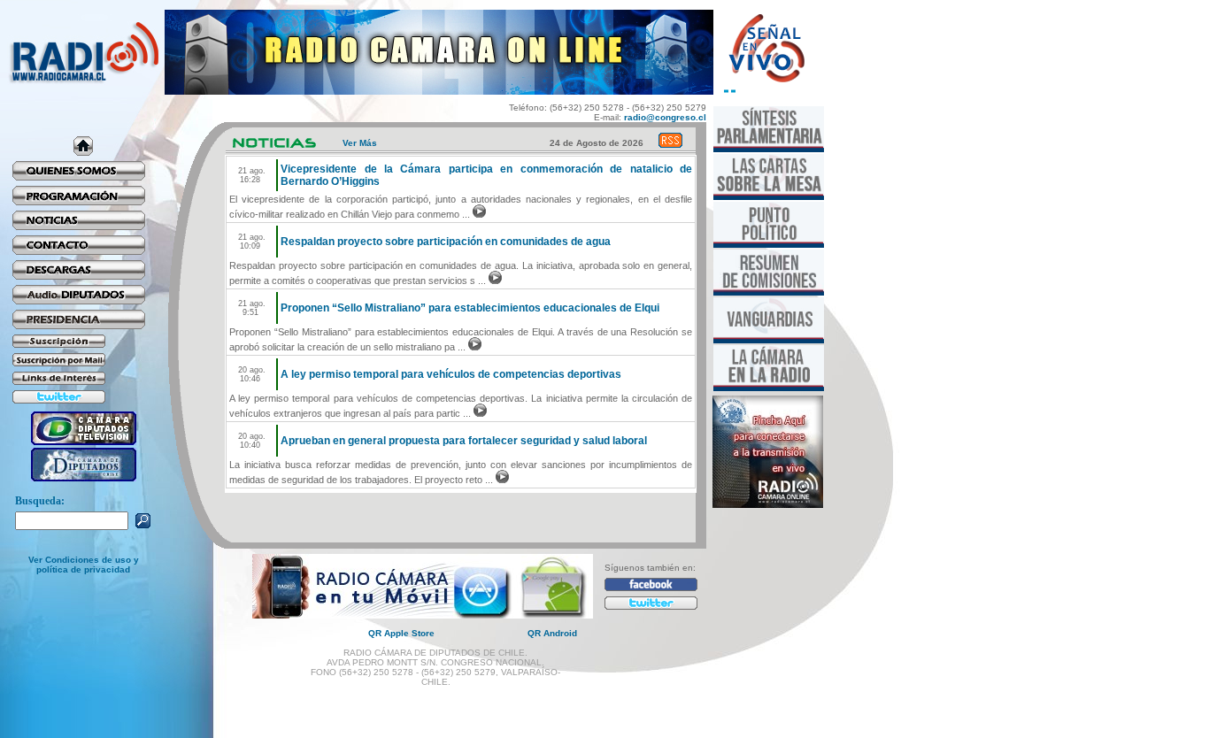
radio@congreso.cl (665, 117)
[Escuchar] (479, 214)
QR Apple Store (401, 633)
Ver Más (360, 143)
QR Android (552, 633)
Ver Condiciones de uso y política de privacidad (83, 564)
